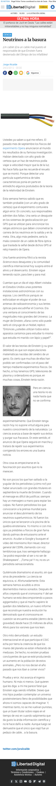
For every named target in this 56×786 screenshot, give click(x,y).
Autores (14, 13)
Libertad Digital (28, 764)
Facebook (11, 781)
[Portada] (21, 7)
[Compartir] (5, 73)
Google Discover (30, 781)
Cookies (40, 772)
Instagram (21, 781)
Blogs (22, 13)
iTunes (44, 781)
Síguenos (35, 73)
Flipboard (35, 781)
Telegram (39, 781)
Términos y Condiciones (22, 772)
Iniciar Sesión (53, 7)
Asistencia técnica (23, 774)
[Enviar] (16, 73)
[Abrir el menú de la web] (3, 7)
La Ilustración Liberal (36, 13)
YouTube (25, 781)
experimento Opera (14, 148)
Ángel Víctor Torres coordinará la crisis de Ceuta (29, 1)
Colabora (43, 7)
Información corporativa (27, 769)
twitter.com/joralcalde (16, 748)
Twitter (16, 781)
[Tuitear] (10, 73)
